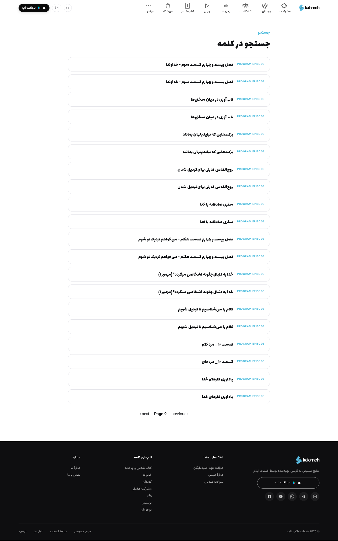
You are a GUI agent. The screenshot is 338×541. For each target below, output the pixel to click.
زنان (149, 495)
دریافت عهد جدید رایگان (208, 468)
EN (57, 8)
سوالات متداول (213, 481)
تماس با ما (73, 474)
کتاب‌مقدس (187, 11)
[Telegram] (303, 496)
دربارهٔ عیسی (215, 474)
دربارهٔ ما (75, 468)
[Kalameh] (309, 7)
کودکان (147, 481)
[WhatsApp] (292, 496)
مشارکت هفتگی (142, 488)
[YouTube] (280, 496)
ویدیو (207, 11)
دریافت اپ (282, 482)
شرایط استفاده (58, 531)
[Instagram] (315, 496)
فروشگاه (167, 11)
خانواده (147, 474)
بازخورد (22, 531)
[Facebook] (269, 496)
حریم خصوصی (82, 531)
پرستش (147, 502)
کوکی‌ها (38, 531)
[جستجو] (68, 8)
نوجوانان (146, 509)
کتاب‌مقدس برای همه (138, 468)
